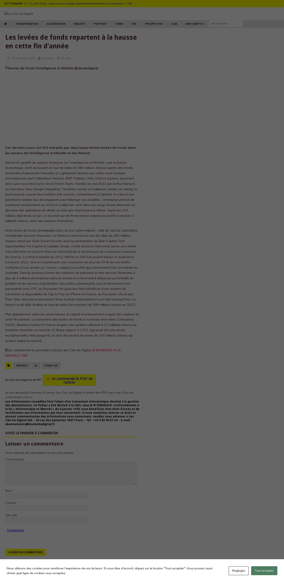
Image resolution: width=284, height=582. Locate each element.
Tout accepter (264, 570)
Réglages (238, 570)
